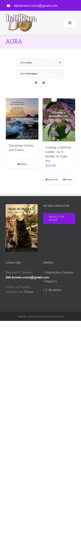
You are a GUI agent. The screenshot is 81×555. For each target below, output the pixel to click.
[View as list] (43, 82)
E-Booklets (53, 290)
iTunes (28, 292)
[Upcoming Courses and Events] (22, 119)
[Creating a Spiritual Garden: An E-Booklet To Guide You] (59, 119)
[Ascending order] (60, 62)
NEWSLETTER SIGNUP (56, 218)
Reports (51, 281)
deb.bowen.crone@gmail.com (35, 5)
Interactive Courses (59, 272)
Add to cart (53, 179)
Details (23, 164)
